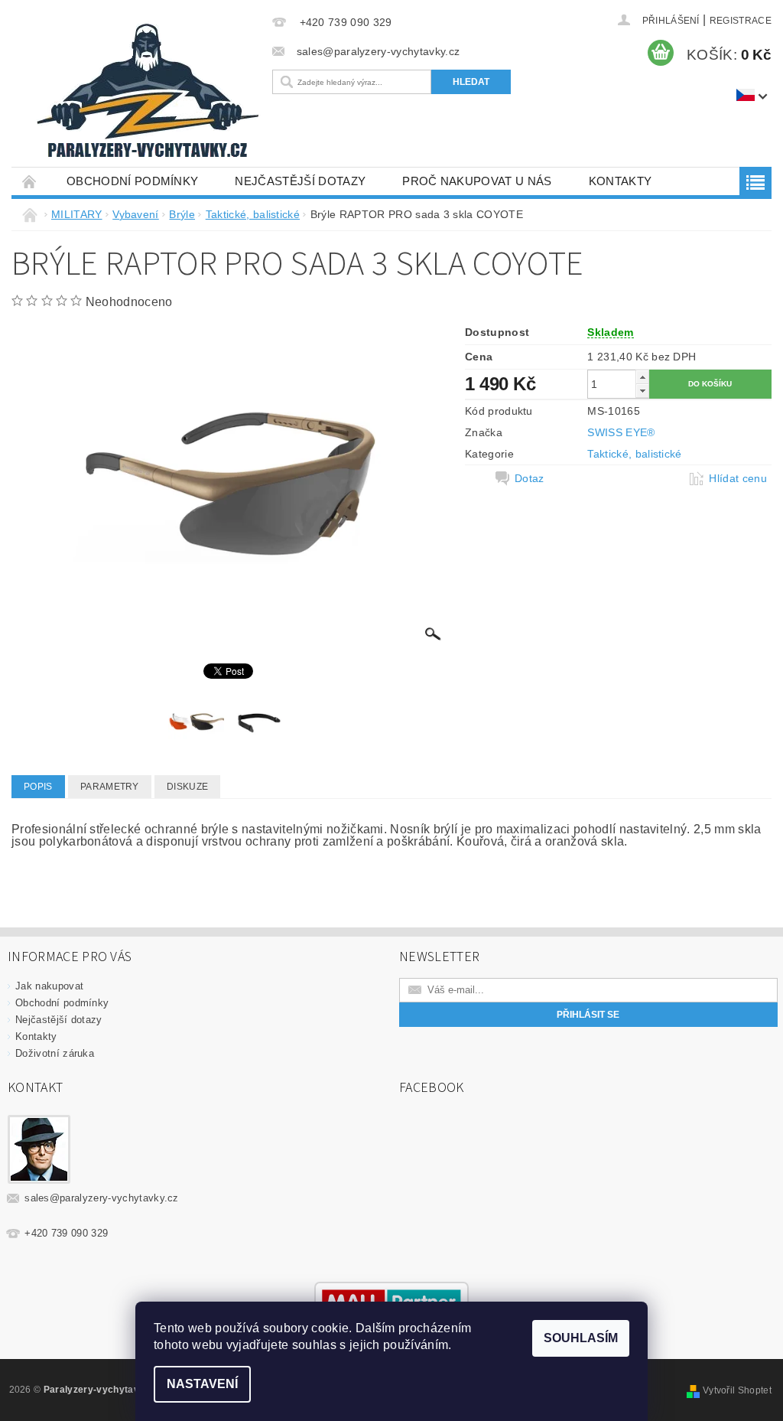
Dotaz (529, 478)
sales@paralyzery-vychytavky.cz (101, 1198)
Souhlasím (581, 1337)
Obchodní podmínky (132, 180)
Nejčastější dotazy (300, 180)
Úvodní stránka (29, 181)
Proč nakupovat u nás (476, 180)
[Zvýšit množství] (642, 377)
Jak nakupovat (49, 986)
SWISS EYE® (621, 432)
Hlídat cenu (738, 478)
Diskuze (187, 786)
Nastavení (202, 1383)
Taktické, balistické (634, 454)
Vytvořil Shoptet (737, 1390)
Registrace (741, 20)
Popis (38, 786)
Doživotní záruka (54, 1053)
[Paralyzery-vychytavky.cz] (150, 94)
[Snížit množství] (642, 390)
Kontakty (620, 180)
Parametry (109, 786)
